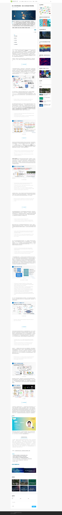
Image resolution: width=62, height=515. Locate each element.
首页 (20, 1)
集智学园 (25, 1)
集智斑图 (22, 1)
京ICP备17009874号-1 (19, 512)
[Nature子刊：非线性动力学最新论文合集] (41, 101)
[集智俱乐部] (14, 1)
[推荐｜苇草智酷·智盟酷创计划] (41, 99)
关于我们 (36, 1)
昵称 (12, 498)
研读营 (33, 1)
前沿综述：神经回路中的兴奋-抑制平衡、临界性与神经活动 (20, 456)
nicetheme (14, 513)
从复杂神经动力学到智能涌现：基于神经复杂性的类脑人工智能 (20, 455)
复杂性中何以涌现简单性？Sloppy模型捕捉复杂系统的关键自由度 (20, 457)
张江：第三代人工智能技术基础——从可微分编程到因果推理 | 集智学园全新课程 (22, 458)
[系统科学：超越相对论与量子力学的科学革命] (41, 94)
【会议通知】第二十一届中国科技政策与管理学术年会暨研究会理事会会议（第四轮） (47, 105)
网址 (28, 498)
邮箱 (20, 498)
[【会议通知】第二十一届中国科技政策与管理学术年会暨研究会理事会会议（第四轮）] (41, 106)
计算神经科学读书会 (32, 24)
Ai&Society (30, 1)
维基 (27, 1)
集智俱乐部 (15, 512)
